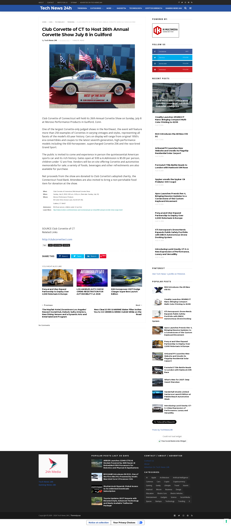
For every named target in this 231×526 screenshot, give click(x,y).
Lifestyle (167, 485)
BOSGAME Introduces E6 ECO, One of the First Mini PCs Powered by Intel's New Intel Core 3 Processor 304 (120, 476)
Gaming (149, 485)
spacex (148, 501)
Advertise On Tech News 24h (156, 467)
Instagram (173, 63)
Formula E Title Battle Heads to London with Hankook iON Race (177, 369)
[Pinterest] (188, 2)
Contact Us (149, 460)
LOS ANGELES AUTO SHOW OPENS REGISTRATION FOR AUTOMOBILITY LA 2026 (90, 291)
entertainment (151, 497)
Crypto (166, 481)
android (149, 489)
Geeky (158, 485)
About (41, 2)
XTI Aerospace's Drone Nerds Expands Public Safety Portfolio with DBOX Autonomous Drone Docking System (171, 316)
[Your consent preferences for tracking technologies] (226, 521)
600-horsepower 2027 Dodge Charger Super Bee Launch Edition (125, 291)
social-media (185, 497)
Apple (153, 477)
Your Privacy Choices (124, 522)
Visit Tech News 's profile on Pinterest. (168, 274)
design (178, 489)
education (150, 493)
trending (81, 8)
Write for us (62, 2)
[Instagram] (185, 2)
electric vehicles (176, 493)
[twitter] (182, 2)
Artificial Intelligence (180, 477)
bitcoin (158, 489)
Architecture (164, 477)
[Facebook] (175, 515)
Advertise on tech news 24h (91, 2)
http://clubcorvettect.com (57, 239)
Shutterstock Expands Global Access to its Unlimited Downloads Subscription (120, 488)
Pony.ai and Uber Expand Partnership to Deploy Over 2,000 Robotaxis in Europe (55, 291)
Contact (50, 2)
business (168, 489)
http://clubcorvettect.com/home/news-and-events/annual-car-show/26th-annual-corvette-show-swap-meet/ (88, 210)
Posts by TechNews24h (162, 429)
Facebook (173, 51)
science (173, 497)
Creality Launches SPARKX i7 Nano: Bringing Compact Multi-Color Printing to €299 (177, 301)
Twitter (173, 57)
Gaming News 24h (173, 8)
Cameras (149, 481)
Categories (95, 8)
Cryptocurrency (153, 8)
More (109, 8)
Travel (176, 485)
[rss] (191, 2)
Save (104, 255)
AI (147, 477)
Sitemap (74, 2)
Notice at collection (99, 522)
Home (44, 22)
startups (158, 501)
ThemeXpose (76, 515)
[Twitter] (179, 515)
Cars (50, 22)
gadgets (121, 8)
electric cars (162, 493)
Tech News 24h (46, 481)
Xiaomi (185, 485)
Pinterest (173, 69)
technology (135, 8)
